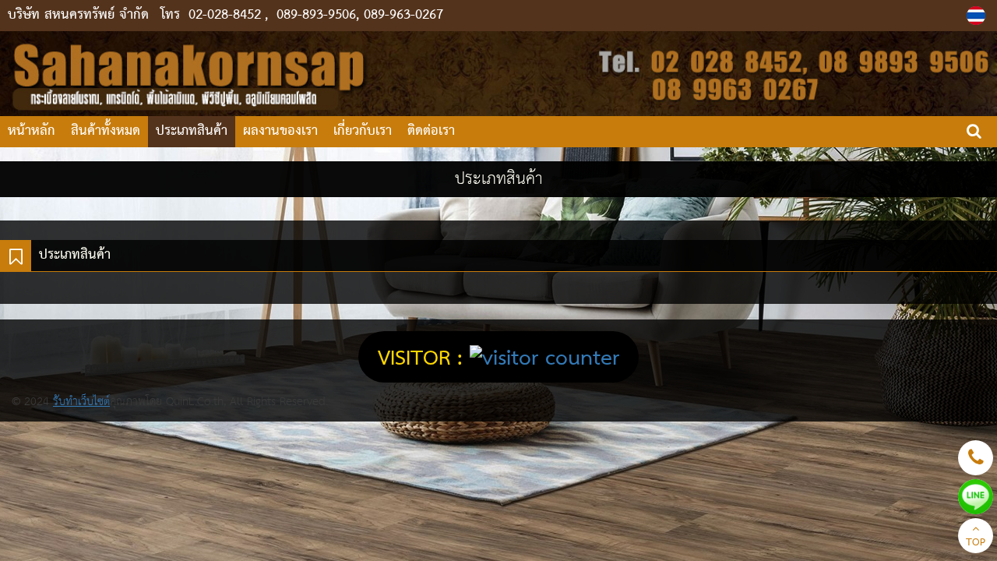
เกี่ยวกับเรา (362, 131)
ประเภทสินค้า (191, 131)
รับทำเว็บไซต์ (81, 401)
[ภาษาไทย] (978, 15)
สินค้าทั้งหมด (105, 131)
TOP (975, 543)
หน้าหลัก (31, 131)
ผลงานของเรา (280, 131)
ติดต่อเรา (431, 131)
